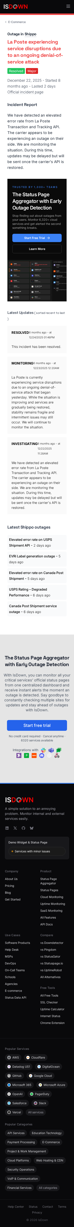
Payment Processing (21, 1142)
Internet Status (50, 1016)
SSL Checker (49, 1002)
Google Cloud (43, 1075)
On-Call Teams (15, 970)
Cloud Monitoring (51, 897)
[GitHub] (23, 828)
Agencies (11, 984)
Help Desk (12, 949)
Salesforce (19, 1103)
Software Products (17, 942)
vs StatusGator (50, 956)
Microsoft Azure (54, 1085)
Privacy (37, 1212)
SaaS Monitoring (51, 910)
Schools (10, 977)
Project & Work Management (26, 1151)
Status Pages (49, 890)
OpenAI (17, 1094)
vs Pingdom (48, 949)
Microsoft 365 (21, 1085)
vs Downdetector (51, 942)
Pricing (9, 885)
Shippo (30, 34)
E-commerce (13, 990)
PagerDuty (42, 1094)
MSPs (9, 956)
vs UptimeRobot (51, 970)
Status (33, 1206)
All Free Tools (49, 995)
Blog (8, 892)
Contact (47, 1206)
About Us (11, 879)
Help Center (16, 1206)
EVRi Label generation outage (32, 556)
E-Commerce (17, 22)
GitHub (17, 1075)
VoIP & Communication (22, 1178)
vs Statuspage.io (51, 963)
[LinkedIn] (7, 828)
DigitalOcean (51, 1066)
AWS (15, 1057)
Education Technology (47, 1133)
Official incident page (25, 92)
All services (35, 1112)
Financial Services (19, 1187)
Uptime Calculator (52, 1009)
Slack (42, 1103)
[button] (68, 6)
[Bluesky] (32, 828)
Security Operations (20, 1169)
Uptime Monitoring (52, 903)
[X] (15, 828)
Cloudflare (38, 1057)
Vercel (16, 1112)
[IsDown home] (15, 6)
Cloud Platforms (18, 1160)
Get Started (13, 899)
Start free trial (37, 725)
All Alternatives (50, 977)
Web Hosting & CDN (49, 1160)
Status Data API (15, 997)
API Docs (46, 924)
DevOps (10, 963)
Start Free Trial (34, 238)
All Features (48, 917)
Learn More (37, 249)
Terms (62, 1206)
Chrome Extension (52, 1023)
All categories (48, 1187)
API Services (15, 1133)
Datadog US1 (21, 1066)
